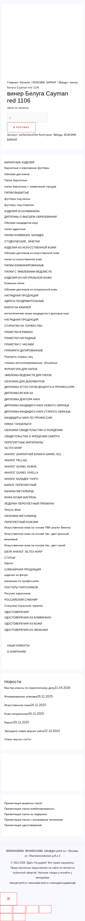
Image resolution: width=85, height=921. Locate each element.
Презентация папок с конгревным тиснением (33, 819)
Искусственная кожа (17, 705)
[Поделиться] (19, 909)
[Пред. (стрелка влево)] (6, 917)
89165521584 (34, 850)
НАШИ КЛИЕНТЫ (18, 645)
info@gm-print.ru (54, 850)
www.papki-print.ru (39, 883)
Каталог (25, 82)
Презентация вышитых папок (23, 803)
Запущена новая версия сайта (24, 731)
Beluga (63, 82)
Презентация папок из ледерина (25, 814)
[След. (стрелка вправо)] (19, 917)
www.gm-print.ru (18, 883)
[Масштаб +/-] (45, 909)
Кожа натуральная (16, 713)
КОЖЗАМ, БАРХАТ (45, 82)
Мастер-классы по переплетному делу (29, 687)
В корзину (21, 127)
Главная (12, 82)
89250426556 (15, 850)
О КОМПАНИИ (16, 651)
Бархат (8, 722)
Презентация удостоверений (23, 825)
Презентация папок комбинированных (29, 808)
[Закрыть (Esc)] (6, 909)
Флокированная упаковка (20, 696)
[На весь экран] (32, 909)
